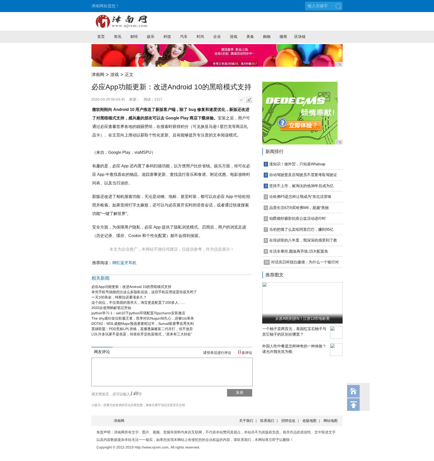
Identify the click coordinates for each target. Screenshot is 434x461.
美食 (250, 36)
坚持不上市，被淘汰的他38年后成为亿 (301, 186)
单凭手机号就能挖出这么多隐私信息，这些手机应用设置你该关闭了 (144, 292)
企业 (217, 36)
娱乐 (150, 36)
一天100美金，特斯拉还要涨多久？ (119, 297)
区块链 (300, 36)
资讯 (117, 36)
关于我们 (246, 421)
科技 (167, 36)
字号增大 (249, 100)
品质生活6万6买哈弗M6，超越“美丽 (299, 207)
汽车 (184, 36)
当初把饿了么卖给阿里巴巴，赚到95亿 (301, 229)
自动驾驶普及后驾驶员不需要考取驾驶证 (303, 175)
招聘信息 (288, 421)
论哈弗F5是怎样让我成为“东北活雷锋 (300, 196)
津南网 (97, 74)
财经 (134, 36)
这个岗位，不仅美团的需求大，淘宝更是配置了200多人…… (138, 302)
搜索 (338, 6)
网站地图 (330, 421)
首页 (101, 36)
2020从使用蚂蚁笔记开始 (111, 308)
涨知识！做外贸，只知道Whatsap (297, 164)
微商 (283, 36)
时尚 (200, 36)
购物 (266, 36)
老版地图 (309, 421)
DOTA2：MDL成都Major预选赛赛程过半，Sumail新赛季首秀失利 (142, 324)
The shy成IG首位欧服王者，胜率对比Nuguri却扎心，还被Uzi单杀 (142, 318)
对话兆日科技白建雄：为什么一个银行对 (305, 262)
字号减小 (242, 100)
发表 (239, 392)
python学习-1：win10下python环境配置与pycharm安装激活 (138, 313)
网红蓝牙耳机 (124, 263)
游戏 (233, 36)
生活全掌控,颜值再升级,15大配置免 (298, 251)
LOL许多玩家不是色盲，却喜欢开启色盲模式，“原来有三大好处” (141, 334)
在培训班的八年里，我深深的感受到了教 (303, 240)
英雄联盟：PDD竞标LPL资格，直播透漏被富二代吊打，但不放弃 (142, 329)
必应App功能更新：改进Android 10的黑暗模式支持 (131, 287)
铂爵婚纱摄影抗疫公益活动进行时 (297, 218)
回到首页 (353, 391)
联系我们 (267, 421)
